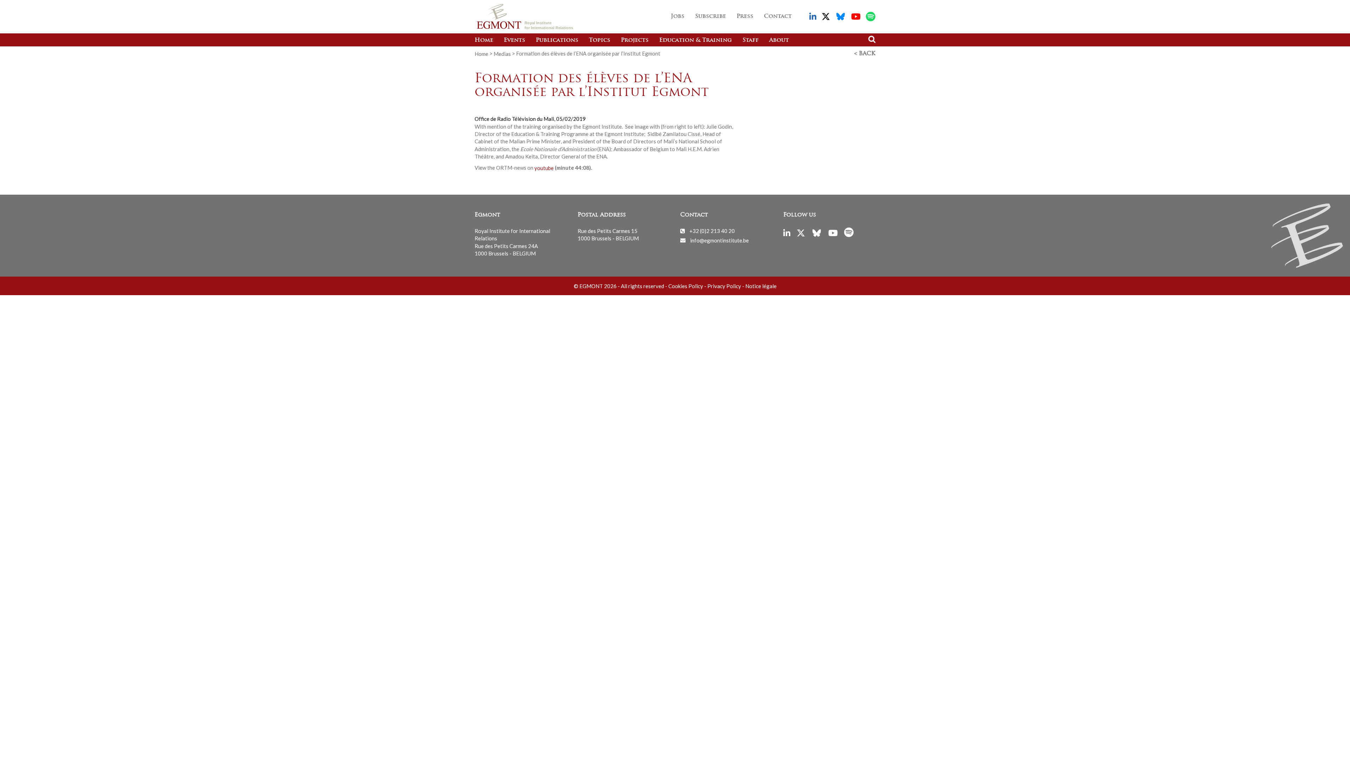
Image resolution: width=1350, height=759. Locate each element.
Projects (635, 40)
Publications (557, 40)
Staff (750, 40)
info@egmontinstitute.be (719, 240)
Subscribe (710, 16)
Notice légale (761, 286)
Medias (502, 53)
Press (745, 16)
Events (514, 40)
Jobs (677, 16)
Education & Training (695, 40)
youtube (544, 167)
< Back (864, 54)
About (779, 40)
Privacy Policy (724, 286)
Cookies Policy (685, 286)
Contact (778, 16)
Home (484, 40)
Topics (599, 40)
